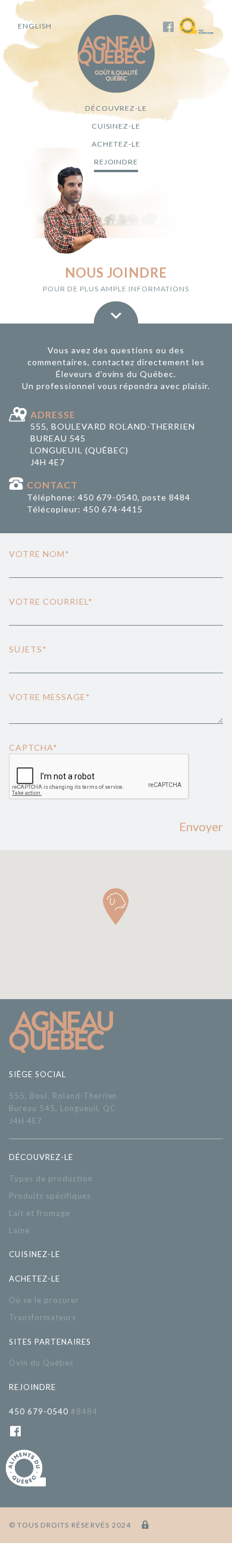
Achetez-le (116, 143)
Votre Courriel (51, 601)
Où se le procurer (44, 1300)
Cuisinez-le (116, 126)
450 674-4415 (113, 509)
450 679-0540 (53, 1411)
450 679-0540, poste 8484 (134, 497)
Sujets (28, 649)
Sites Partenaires (50, 1341)
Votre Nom (39, 554)
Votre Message (49, 697)
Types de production (51, 1178)
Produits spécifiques (50, 1196)
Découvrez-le (116, 108)
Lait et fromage (39, 1213)
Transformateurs (42, 1317)
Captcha (33, 747)
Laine (19, 1230)
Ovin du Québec (41, 1362)
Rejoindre (116, 161)
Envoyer (201, 826)
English (35, 25)
